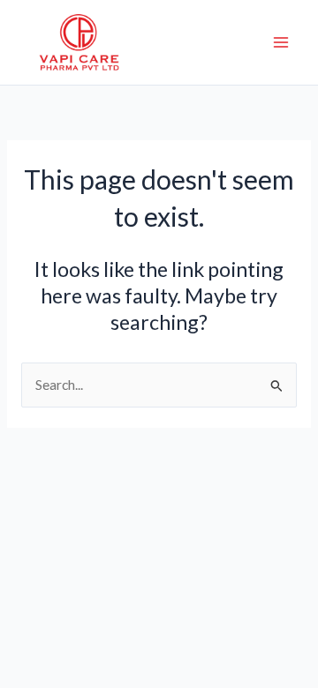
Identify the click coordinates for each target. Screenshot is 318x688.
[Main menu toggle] (281, 42)
